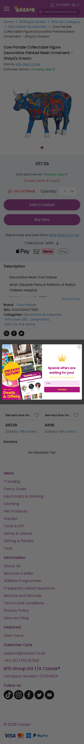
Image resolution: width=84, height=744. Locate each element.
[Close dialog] (79, 347)
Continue (62, 389)
